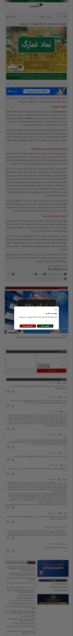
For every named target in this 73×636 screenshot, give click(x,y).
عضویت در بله (45, 326)
